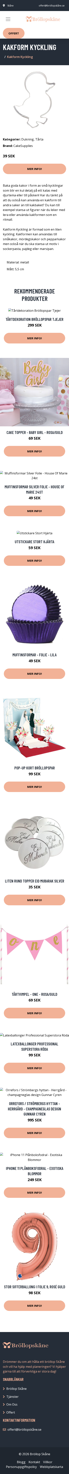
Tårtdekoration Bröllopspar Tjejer (34, 319)
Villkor (47, 1462)
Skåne (10, 5)
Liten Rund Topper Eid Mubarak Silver (34, 881)
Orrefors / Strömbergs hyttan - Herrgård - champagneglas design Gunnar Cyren (34, 1108)
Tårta (39, 139)
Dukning (27, 139)
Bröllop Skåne (16, 1389)
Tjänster (12, 1397)
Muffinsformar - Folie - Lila (34, 654)
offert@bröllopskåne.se (52, 5)
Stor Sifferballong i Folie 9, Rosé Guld (34, 1286)
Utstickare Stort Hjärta (34, 541)
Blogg (21, 1462)
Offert (13, 33)
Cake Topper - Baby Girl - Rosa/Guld (35, 432)
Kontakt (34, 1462)
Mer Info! (34, 169)
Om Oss (11, 1404)
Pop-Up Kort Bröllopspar (34, 767)
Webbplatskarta (51, 1467)
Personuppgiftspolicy (21, 1467)
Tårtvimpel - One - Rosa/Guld (34, 994)
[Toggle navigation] (8, 19)
